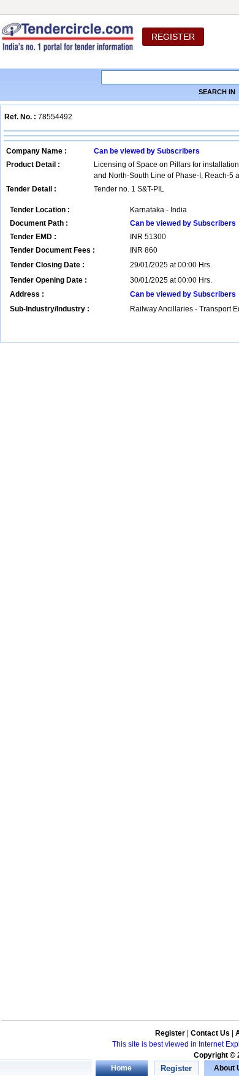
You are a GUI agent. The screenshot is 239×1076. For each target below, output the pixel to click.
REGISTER (173, 37)
